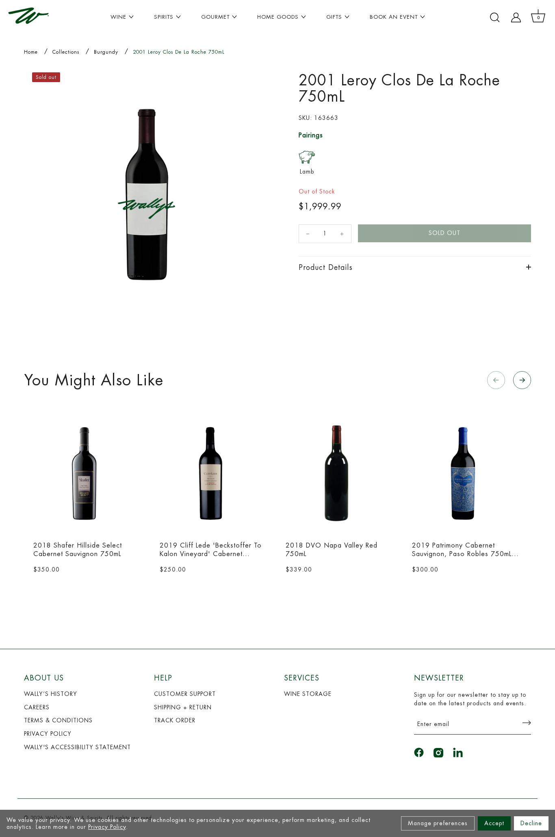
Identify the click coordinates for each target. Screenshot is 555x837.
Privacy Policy (107, 826)
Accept (494, 823)
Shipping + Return (183, 707)
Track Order (174, 720)
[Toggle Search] (495, 17)
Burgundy (106, 52)
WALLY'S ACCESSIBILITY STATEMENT (77, 747)
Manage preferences (438, 823)
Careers (37, 707)
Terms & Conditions (58, 720)
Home (31, 52)
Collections (65, 52)
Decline (531, 823)
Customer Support (185, 694)
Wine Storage (308, 694)
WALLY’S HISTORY (50, 694)
